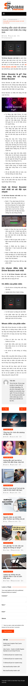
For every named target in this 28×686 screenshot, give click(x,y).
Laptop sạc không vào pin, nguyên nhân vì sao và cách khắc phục (12, 576)
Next (22, 409)
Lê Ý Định (7, 550)
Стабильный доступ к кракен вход (12, 654)
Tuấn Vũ (7, 464)
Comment (5, 595)
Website (4, 618)
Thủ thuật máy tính (7, 37)
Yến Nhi (5, 36)
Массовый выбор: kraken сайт (11, 666)
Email (3, 611)
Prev (6, 409)
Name (3, 604)
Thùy (6, 521)
